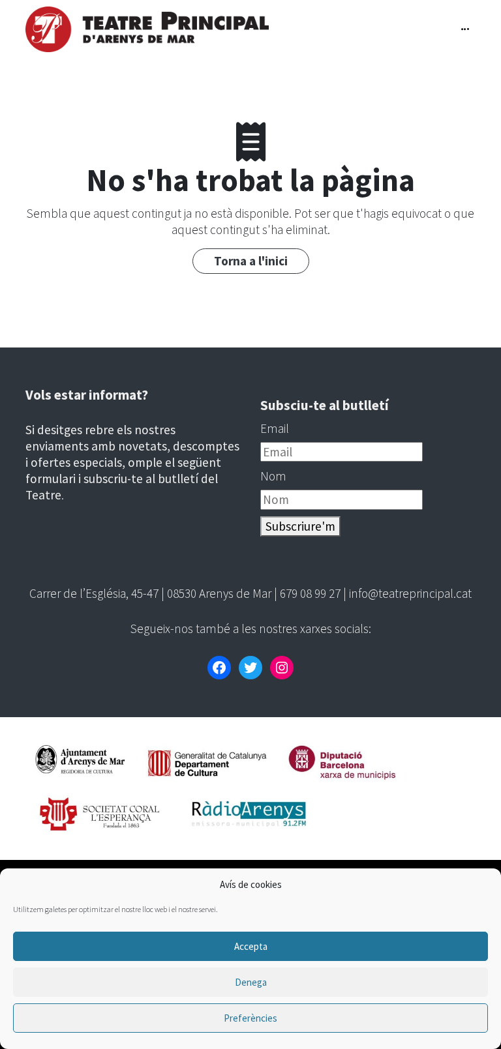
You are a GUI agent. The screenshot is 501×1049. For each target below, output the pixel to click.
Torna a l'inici (251, 261)
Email (274, 428)
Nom (273, 476)
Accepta (250, 946)
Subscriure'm (300, 526)
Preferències (250, 1018)
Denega (251, 982)
